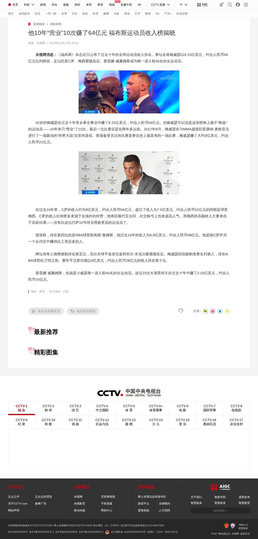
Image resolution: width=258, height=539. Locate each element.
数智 (148, 13)
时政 (27, 4)
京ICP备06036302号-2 (41, 532)
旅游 (85, 13)
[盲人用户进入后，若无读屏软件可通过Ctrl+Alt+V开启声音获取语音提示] (222, 5)
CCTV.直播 (158, 4)
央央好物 (182, 13)
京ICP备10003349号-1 (91, 532)
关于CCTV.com (17, 503)
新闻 (43, 4)
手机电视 (106, 503)
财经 (77, 4)
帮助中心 (106, 510)
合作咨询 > (220, 510)
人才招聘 (164, 510)
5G (157, 13)
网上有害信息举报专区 (152, 496)
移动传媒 (79, 510)
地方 (11, 13)
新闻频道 (39, 24)
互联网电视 (108, 496)
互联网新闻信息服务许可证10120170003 (30, 525)
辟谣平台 (143, 503)
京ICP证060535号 (18, 532)
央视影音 (79, 503)
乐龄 (116, 13)
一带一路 (50, 13)
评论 (54, 4)
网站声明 (13, 510)
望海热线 (143, 510)
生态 (37, 13)
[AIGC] (202, 5)
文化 (74, 13)
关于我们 (196, 497)
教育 (100, 4)
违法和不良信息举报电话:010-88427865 (142, 525)
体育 (89, 4)
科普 (95, 13)
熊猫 (112, 4)
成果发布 (244, 497)
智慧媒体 (196, 502)
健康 (106, 13)
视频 (66, 4)
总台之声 (13, 496)
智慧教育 (244, 502)
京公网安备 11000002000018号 (128, 532)
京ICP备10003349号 (66, 532)
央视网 (78, 496)
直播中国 (126, 4)
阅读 (127, 13)
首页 (15, 4)
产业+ (168, 13)
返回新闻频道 (86, 311)
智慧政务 (220, 502)
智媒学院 (220, 497)
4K (139, 4)
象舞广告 (40, 503)
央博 (64, 13)
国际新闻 (55, 24)
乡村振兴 (24, 13)
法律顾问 (164, 503)
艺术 (137, 13)
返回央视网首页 (49, 311)
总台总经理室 (43, 496)
